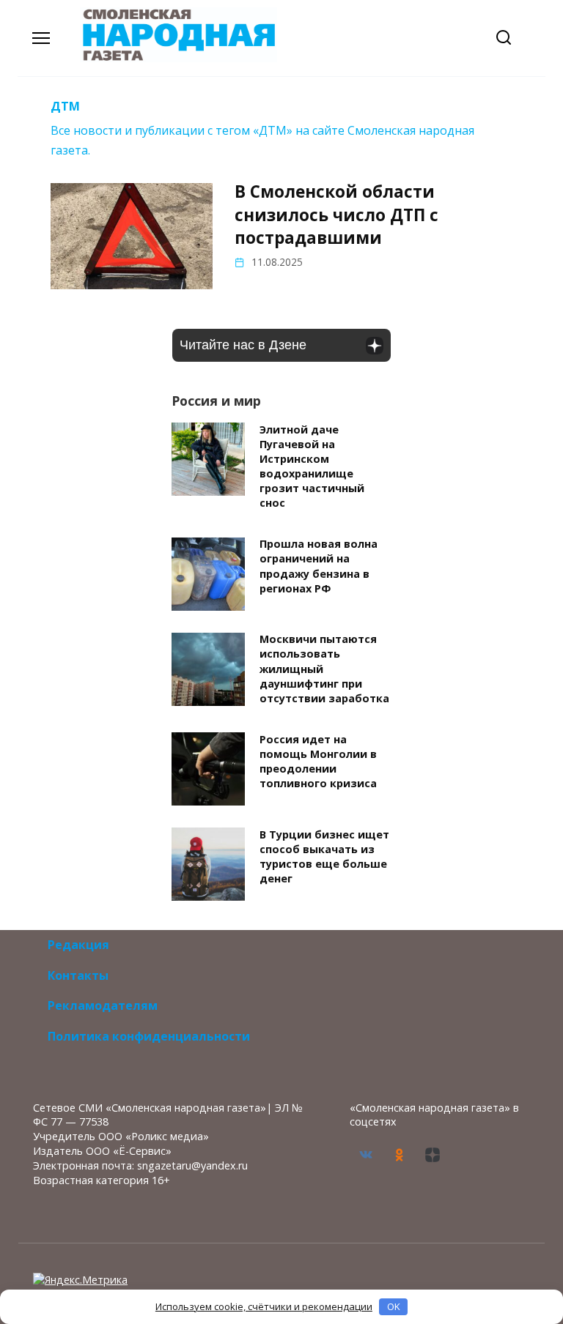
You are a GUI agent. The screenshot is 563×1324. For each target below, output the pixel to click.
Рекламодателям (103, 1005)
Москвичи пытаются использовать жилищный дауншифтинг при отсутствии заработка (324, 669)
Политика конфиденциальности (149, 1036)
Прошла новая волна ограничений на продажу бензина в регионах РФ (319, 566)
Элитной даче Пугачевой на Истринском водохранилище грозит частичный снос (312, 466)
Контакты (78, 975)
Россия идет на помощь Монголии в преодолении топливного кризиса (318, 761)
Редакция (78, 945)
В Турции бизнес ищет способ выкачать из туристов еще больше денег (324, 856)
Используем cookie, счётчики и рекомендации (263, 1306)
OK (393, 1306)
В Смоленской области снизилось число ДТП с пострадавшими (336, 214)
